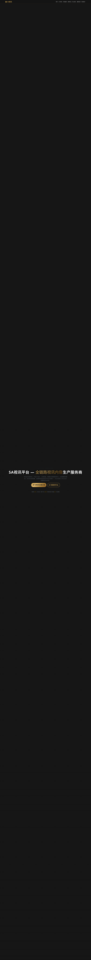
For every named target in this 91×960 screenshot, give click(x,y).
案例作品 (69, 1)
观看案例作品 (54, 485)
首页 (57, 1)
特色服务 (65, 1)
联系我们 (83, 1)
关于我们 (60, 1)
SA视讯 (9, 2)
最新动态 (79, 1)
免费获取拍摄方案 (39, 485)
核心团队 (74, 1)
